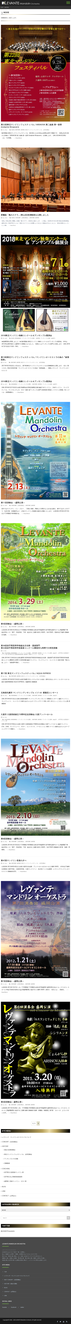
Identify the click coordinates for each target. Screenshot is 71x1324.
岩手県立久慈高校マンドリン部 (14, 1172)
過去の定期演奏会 (9, 1150)
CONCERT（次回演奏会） (10, 1142)
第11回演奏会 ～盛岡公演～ (13, 502)
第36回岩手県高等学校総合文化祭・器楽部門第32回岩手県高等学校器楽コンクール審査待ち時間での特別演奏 (29, 646)
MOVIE (22, 130)
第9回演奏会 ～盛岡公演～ (12, 624)
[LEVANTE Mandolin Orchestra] (20, 5)
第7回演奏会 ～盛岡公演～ (12, 981)
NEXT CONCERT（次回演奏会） (12, 1280)
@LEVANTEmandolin (8, 1231)
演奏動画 (7, 1163)
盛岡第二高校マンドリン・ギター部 (33, 654)
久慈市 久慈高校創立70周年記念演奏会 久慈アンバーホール (27, 714)
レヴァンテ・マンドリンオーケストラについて (16, 1137)
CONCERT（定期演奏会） (22, 218)
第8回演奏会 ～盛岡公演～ (12, 838)
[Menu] (68, 3)
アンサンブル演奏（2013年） (50, 653)
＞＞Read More (17, 138)
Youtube (4, 1307)
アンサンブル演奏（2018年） (48, 338)
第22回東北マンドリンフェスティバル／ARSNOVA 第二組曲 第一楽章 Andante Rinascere (31, 125)
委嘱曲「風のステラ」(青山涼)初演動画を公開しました (25, 215)
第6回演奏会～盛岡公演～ (12, 1102)
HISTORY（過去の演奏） (11, 1283)
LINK (3, 1191)
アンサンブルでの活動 (11, 1159)
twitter (22, 1307)
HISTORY (17, 130)
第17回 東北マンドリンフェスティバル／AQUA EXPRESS (26, 673)
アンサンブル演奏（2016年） (50, 384)
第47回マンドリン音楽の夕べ (13, 860)
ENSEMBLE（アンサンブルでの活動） (25, 338)
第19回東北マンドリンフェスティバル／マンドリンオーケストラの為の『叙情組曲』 (35, 358)
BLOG (13, 130)
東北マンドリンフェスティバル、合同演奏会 (37, 130)
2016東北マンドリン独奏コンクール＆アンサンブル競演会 (26, 381)
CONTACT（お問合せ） (9, 1196)
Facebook (13, 1307)
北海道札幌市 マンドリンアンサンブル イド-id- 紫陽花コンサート (29, 692)
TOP (5, 1272)
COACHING (7, 653)
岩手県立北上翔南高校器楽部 (15, 654)
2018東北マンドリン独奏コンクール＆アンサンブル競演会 (26, 335)
